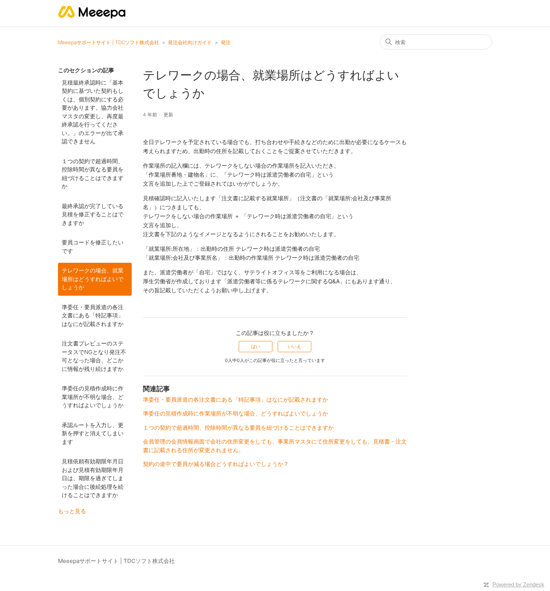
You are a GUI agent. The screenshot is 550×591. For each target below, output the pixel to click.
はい (255, 346)
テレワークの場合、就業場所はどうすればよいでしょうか (92, 279)
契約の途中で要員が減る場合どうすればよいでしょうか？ (216, 463)
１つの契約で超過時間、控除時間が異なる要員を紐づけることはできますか (92, 174)
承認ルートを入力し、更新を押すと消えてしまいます (92, 433)
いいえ (294, 346)
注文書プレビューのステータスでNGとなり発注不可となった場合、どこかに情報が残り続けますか (94, 356)
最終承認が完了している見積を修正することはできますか (92, 214)
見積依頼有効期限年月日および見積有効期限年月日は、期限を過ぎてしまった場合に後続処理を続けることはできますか (92, 478)
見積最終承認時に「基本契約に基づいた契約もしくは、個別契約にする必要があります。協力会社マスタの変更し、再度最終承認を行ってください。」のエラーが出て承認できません (92, 112)
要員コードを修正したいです (92, 247)
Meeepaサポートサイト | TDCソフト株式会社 (108, 42)
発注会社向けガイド (190, 42)
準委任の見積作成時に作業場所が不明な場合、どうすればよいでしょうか (92, 397)
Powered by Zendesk (518, 584)
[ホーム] (92, 17)
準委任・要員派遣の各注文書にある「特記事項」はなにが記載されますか (92, 316)
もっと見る (72, 511)
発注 (225, 42)
